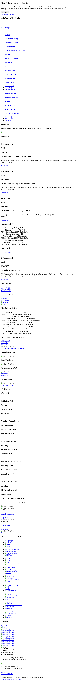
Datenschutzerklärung (8, 14)
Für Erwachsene (7, 514)
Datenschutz (17, 679)
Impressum (8, 679)
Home (3, 679)
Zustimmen (5, 12)
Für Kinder (5, 525)
